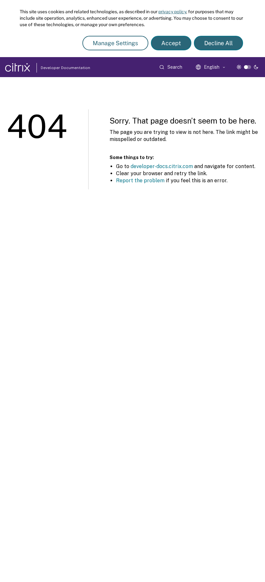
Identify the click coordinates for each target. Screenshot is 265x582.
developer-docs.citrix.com (162, 166)
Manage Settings (115, 43)
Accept (171, 43)
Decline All (218, 43)
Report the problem (140, 180)
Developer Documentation (55, 67)
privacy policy (172, 11)
